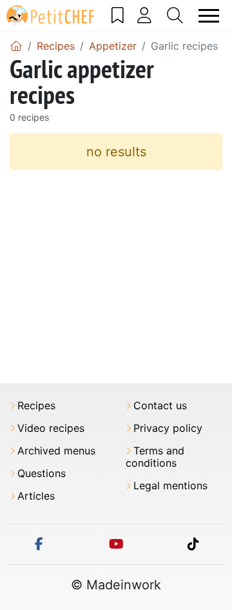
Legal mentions (170, 486)
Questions (41, 473)
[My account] (144, 15)
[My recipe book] (118, 15)
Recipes (36, 406)
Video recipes (50, 428)
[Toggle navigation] (209, 15)
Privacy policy (167, 428)
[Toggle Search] (175, 15)
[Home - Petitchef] (16, 45)
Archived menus (56, 451)
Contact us (160, 406)
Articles (36, 496)
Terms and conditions (155, 457)
